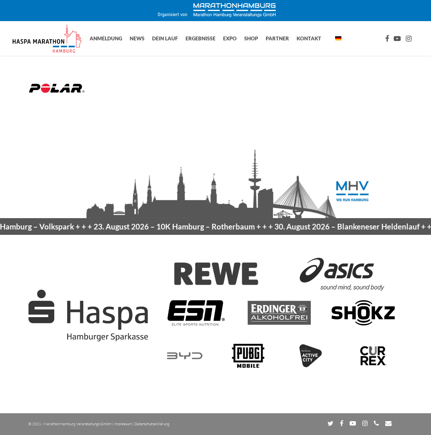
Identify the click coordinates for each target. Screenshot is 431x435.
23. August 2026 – (164, 226)
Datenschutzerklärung (151, 423)
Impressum (123, 423)
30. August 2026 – (336, 226)
